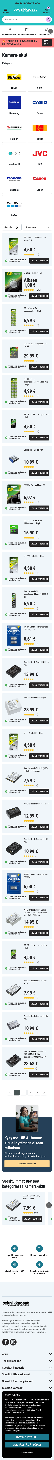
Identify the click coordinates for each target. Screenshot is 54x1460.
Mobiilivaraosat (9, 34)
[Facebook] (5, 1341)
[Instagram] (13, 1341)
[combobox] (27, 19)
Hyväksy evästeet (27, 1437)
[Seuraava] (50, 31)
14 (37, 1092)
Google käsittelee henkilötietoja (23, 1411)
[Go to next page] (44, 1092)
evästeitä (17, 1402)
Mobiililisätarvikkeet (27, 34)
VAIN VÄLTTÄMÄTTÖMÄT (27, 1444)
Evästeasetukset (27, 1452)
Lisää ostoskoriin (39, 261)
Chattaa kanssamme (27, 1163)
